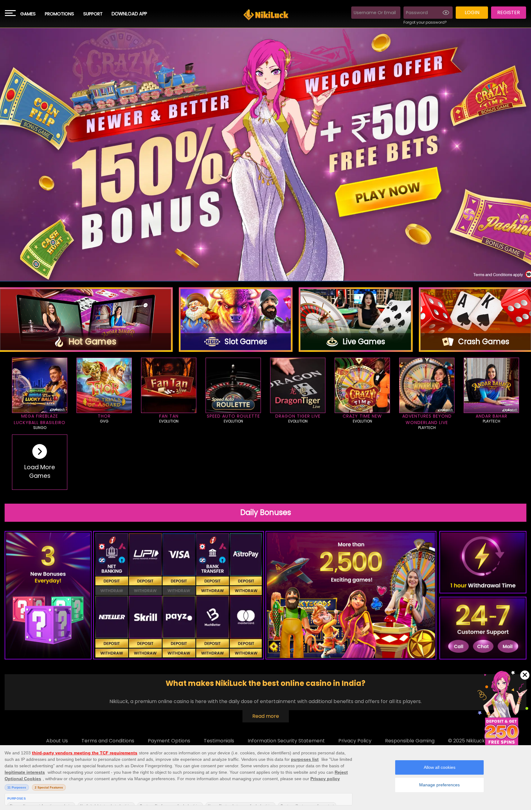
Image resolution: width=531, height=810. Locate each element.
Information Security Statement (286, 740)
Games (28, 14)
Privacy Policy (355, 740)
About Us (57, 740)
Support (93, 14)
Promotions (59, 14)
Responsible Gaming (410, 740)
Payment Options (169, 740)
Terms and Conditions (107, 740)
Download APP (129, 13)
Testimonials (219, 740)
